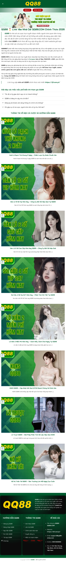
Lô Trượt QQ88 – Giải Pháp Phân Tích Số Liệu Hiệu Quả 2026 (33, 435)
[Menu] (2, 3)
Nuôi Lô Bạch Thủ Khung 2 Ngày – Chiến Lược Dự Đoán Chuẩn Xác (33, 155)
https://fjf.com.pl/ (52, 82)
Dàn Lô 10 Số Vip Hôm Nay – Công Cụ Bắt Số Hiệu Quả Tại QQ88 (33, 202)
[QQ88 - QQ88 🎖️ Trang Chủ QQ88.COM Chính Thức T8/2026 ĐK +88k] (33, 4)
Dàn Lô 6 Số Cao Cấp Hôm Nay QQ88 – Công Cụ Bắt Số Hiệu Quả (33, 248)
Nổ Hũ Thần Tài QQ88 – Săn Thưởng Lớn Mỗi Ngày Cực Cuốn (33, 481)
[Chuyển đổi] (3, 94)
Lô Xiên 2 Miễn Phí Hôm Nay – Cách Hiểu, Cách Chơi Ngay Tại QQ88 (33, 341)
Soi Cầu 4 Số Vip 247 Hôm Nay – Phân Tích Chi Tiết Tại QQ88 (33, 295)
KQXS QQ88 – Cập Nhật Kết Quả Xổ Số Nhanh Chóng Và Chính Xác (33, 388)
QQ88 (7, 33)
